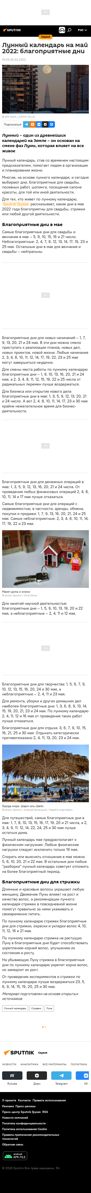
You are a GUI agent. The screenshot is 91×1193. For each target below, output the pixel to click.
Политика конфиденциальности (24, 1123)
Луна (49, 1008)
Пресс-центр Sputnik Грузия (21, 1112)
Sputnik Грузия (15, 204)
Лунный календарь (15, 1008)
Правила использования (49, 1100)
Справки (36, 1008)
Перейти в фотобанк (61, 809)
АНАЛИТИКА (29, 1064)
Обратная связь (12, 1144)
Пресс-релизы (25, 1106)
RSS (45, 1112)
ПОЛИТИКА (79, 1064)
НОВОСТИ (9, 1064)
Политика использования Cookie (24, 1129)
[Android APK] (15, 1156)
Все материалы (54, 1064)
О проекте (9, 1100)
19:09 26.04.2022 (14, 59)
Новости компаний (15, 1117)
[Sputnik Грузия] (12, 32)
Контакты (24, 1100)
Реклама (8, 1106)
